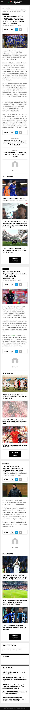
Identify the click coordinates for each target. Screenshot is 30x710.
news (8, 649)
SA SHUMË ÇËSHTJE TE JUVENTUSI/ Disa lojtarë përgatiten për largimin (15, 154)
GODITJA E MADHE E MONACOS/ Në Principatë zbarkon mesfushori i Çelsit (14, 199)
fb (4, 649)
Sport (8, 14)
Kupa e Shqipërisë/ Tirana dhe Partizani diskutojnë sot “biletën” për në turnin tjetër (14, 396)
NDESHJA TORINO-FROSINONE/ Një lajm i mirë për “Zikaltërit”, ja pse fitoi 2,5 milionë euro (14, 250)
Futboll (4, 14)
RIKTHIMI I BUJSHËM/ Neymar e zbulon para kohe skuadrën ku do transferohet (15, 143)
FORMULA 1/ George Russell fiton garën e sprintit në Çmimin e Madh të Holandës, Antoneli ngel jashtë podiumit (13, 686)
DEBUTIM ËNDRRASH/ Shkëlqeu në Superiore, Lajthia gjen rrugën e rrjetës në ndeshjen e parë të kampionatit (14, 699)
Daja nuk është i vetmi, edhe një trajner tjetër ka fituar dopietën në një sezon (14, 421)
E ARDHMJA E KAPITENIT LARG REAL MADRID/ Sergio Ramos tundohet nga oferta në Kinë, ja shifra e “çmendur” (14, 577)
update (19, 649)
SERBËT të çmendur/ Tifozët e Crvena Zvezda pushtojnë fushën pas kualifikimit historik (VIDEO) (14, 602)
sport (13, 649)
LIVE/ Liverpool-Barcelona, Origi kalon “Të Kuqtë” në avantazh (14, 446)
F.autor (5, 25)
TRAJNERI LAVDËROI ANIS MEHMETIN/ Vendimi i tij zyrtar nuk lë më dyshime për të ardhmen (14, 679)
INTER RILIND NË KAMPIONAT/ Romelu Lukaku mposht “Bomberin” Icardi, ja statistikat (14, 627)
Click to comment (15, 259)
